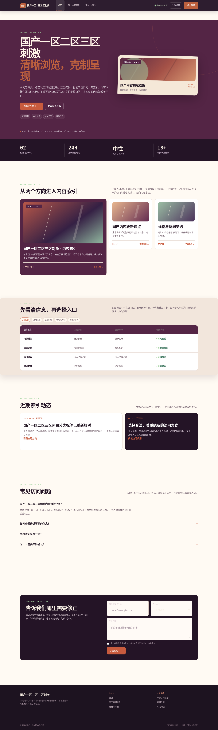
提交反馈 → (116, 650)
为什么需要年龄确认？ (32, 544)
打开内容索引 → (31, 106)
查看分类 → (98, 267)
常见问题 (161, 707)
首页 (60, 5)
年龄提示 (176, 5)
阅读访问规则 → (136, 438)
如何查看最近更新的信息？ (35, 523)
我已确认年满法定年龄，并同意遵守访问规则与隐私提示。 (134, 643)
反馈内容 (112, 621)
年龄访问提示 (162, 698)
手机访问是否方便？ (31, 534)
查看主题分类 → (31, 438)
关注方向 (156, 604)
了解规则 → (190, 244)
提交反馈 (191, 5)
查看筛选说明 (54, 106)
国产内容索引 (74, 5)
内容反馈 (161, 702)
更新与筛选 (90, 5)
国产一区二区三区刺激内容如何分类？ (41, 504)
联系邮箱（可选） (116, 604)
